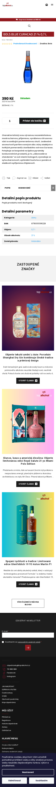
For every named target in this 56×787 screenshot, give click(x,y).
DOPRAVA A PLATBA (9, 690)
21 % (33, 235)
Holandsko (36, 241)
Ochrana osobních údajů (12, 752)
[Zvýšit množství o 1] (14, 121)
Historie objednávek (9, 724)
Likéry (33, 217)
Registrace (6, 720)
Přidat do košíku (32, 120)
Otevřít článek (26, 381)
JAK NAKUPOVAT (8, 686)
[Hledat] (29, 25)
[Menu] (52, 4)
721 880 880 (12, 669)
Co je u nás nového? (10, 745)
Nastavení (28, 772)
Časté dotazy (7, 693)
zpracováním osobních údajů (29, 642)
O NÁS (4, 696)
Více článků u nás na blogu (28, 603)
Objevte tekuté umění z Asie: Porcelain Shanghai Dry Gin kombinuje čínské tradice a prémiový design (28, 357)
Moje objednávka (9, 702)
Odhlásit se (6, 730)
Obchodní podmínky (10, 699)
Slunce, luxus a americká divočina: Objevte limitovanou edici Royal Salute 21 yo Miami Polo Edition (28, 461)
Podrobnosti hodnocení (25, 43)
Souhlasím (42, 780)
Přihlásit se (29, 648)
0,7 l (33, 229)
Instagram (11, 676)
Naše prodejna (8, 748)
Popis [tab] (7, 188)
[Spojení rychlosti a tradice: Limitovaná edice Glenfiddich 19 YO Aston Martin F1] (28, 525)
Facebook (11, 673)
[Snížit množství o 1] (4, 121)
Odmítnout (14, 780)
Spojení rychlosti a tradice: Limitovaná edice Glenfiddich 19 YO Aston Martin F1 (28, 563)
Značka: (46, 43)
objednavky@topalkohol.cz (18, 665)
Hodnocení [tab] (24, 188)
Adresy (4, 727)
